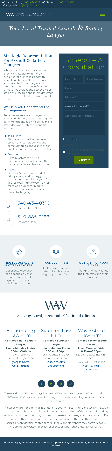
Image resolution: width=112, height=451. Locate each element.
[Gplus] (70, 383)
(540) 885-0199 (66, 2)
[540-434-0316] (9, 206)
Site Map (56, 446)
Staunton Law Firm (56, 333)
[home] (29, 14)
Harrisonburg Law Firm (20, 333)
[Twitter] (51, 383)
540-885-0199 (34, 216)
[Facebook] (41, 383)
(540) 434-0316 (31, 2)
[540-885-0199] (9, 219)
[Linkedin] (60, 383)
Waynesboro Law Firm (91, 333)
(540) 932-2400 (31, 5)
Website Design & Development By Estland (75, 442)
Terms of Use (102, 442)
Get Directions (20, 365)
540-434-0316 (34, 203)
